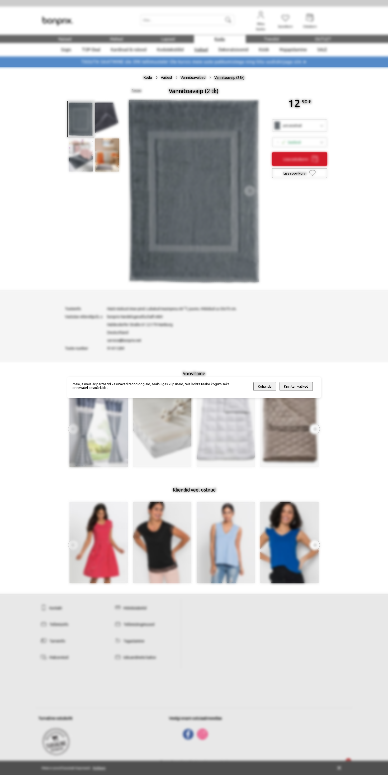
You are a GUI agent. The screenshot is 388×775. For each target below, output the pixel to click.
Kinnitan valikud (296, 386)
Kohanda (265, 386)
